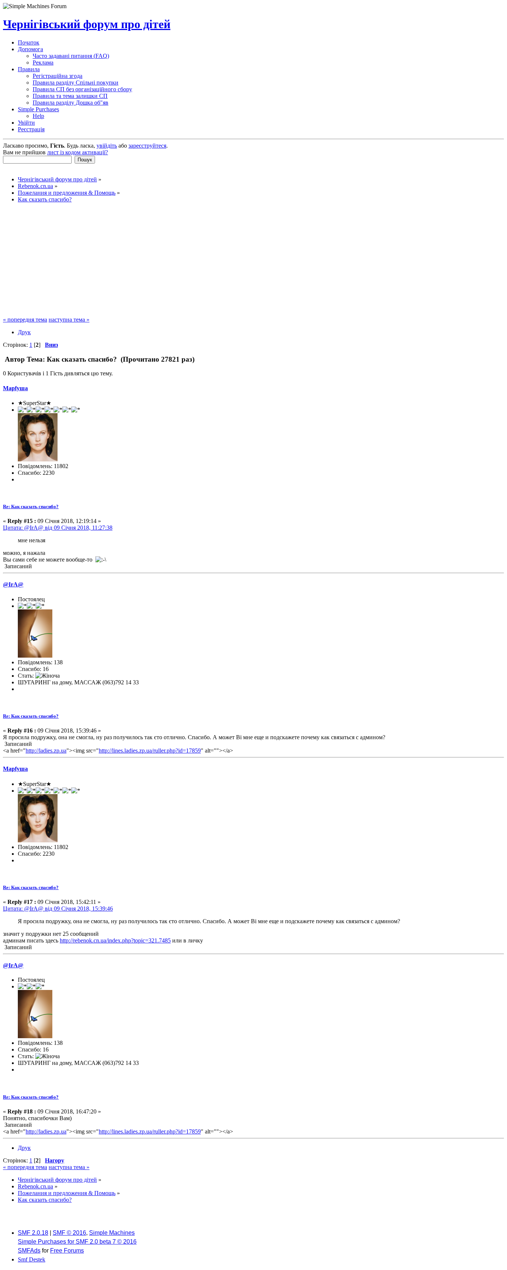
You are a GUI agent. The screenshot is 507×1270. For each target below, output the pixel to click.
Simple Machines (112, 1233)
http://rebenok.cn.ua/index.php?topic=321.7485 (115, 940)
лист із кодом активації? (77, 152)
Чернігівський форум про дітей (86, 24)
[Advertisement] (253, 261)
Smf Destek (31, 1259)
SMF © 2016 (69, 1233)
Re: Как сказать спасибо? (31, 506)
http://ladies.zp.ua (46, 750)
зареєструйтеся (147, 145)
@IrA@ (13, 584)
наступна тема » (69, 319)
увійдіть (107, 145)
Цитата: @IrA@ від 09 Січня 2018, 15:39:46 (58, 908)
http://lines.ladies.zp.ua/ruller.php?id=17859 (150, 750)
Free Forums (67, 1250)
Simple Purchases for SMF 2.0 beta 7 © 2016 (77, 1241)
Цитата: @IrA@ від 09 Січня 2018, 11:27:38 (57, 527)
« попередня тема (25, 319)
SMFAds (29, 1250)
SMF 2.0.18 (33, 1233)
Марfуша (15, 388)
